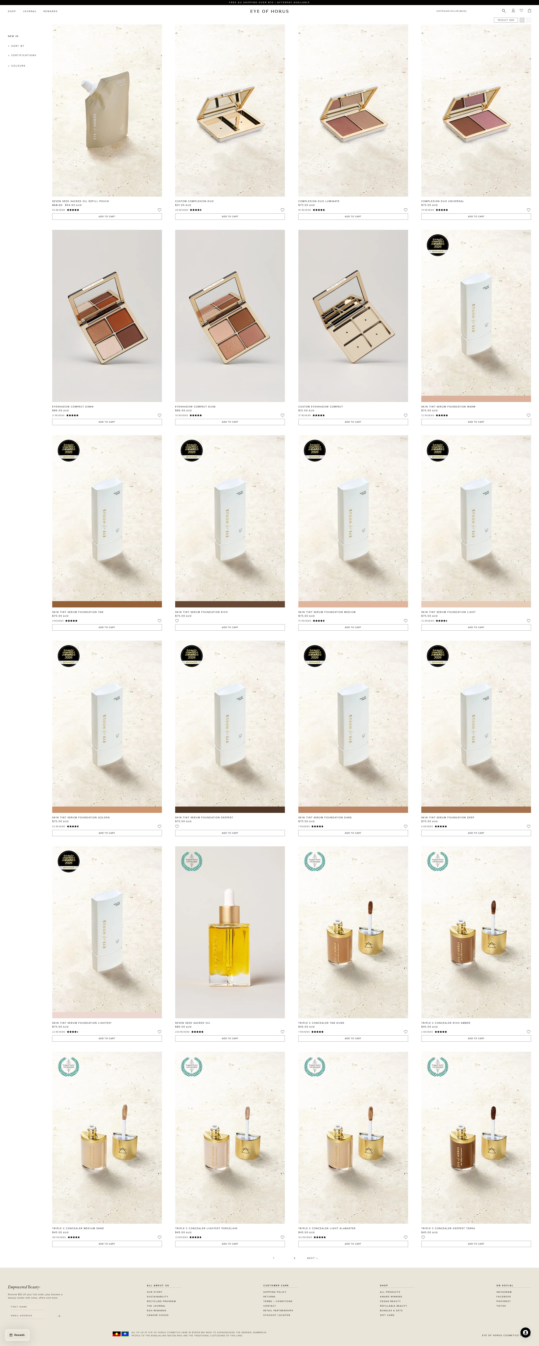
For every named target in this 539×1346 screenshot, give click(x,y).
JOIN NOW (295, 692)
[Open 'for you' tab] (525, 1332)
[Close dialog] (348, 619)
